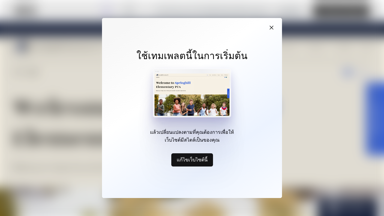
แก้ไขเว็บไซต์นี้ (192, 160)
